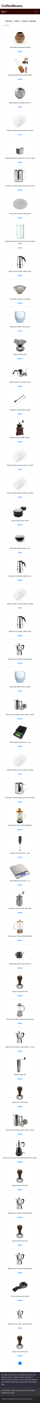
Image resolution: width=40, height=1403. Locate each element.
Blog (19, 1399)
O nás (31, 1399)
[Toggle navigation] (36, 11)
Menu (3, 11)
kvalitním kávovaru (18, 1379)
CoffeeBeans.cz (12, 1399)
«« (11, 1363)
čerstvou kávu (6, 1379)
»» (28, 1363)
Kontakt (25, 1399)
